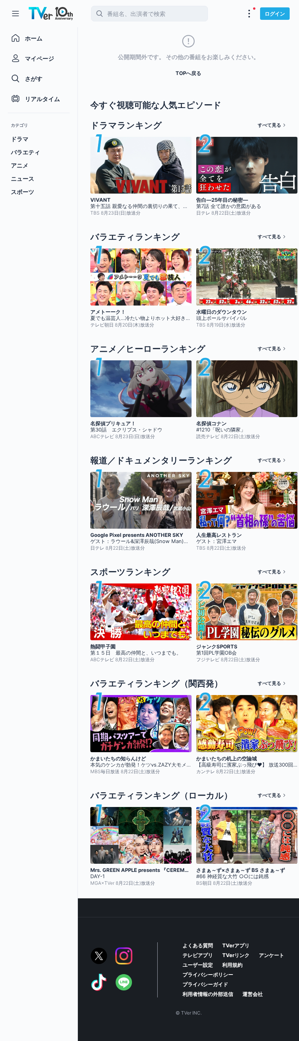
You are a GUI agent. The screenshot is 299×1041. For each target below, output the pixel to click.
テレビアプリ (198, 955)
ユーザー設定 (198, 965)
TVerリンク (236, 955)
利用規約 (232, 965)
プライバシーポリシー (208, 974)
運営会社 (253, 994)
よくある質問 (198, 945)
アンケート (271, 955)
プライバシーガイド (205, 984)
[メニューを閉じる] (15, 13)
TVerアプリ (236, 945)
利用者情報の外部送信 (208, 994)
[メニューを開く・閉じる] (249, 13)
